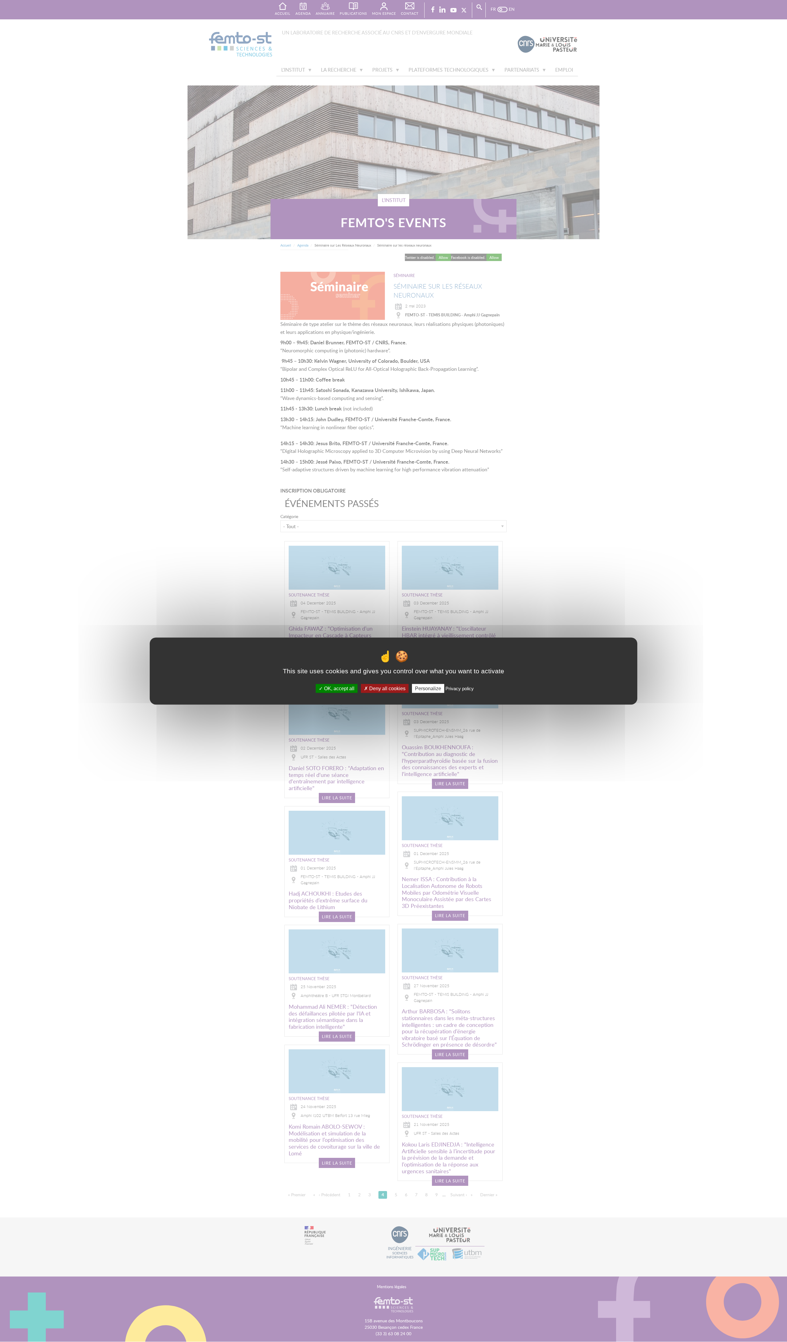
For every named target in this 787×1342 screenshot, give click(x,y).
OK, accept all (338, 688)
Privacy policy (459, 688)
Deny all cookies (386, 688)
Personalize (428, 688)
